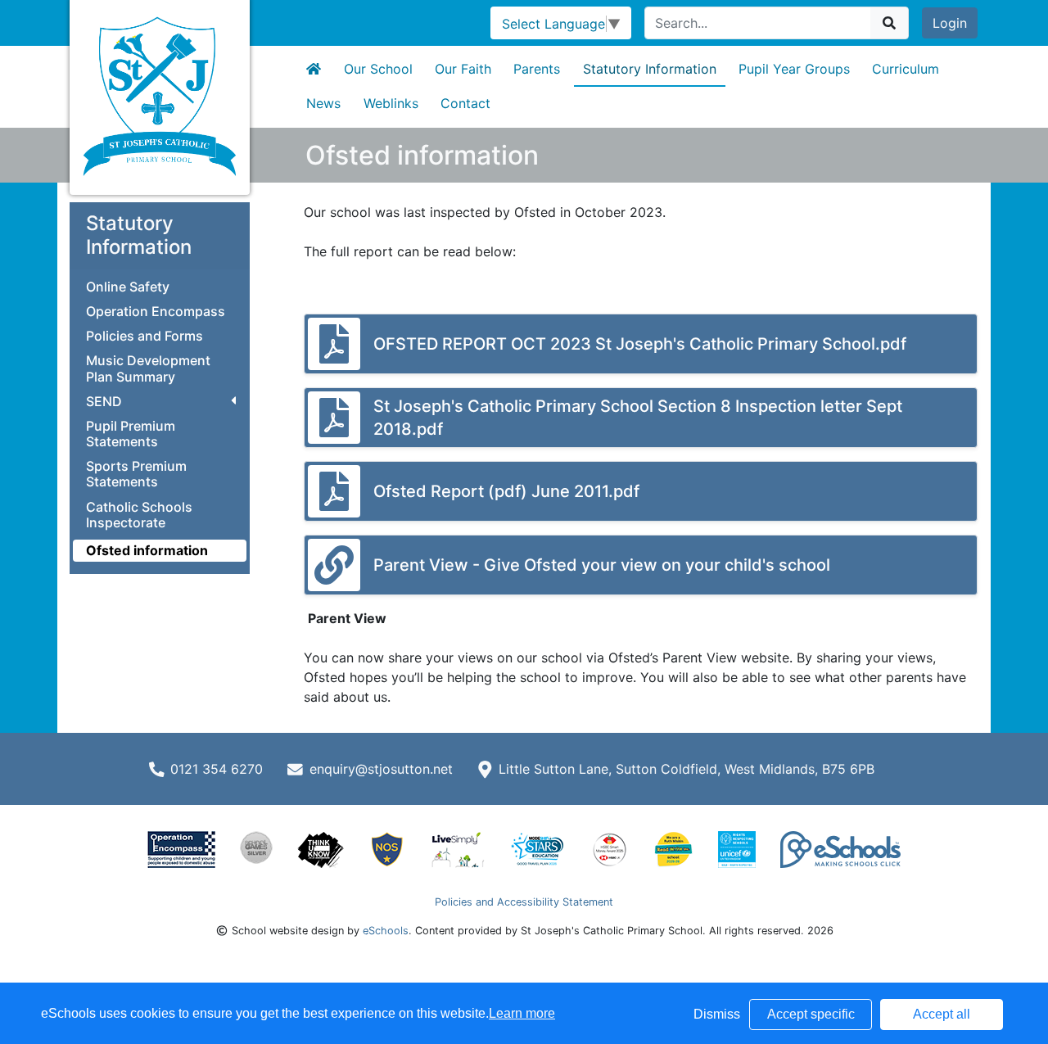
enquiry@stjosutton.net (381, 769)
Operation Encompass (155, 311)
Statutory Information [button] (649, 69)
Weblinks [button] (391, 103)
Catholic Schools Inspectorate (139, 515)
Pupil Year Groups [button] (794, 69)
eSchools (386, 930)
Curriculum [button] (905, 69)
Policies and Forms (144, 336)
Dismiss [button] (716, 1014)
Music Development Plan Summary (148, 368)
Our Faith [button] (463, 69)
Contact (465, 103)
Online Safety (127, 287)
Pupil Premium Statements (130, 434)
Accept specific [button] (811, 1014)
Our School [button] (378, 69)
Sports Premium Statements (136, 474)
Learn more (522, 1013)
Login (950, 23)
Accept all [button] (941, 1014)
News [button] (323, 103)
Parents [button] (536, 69)
